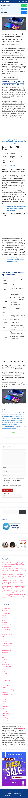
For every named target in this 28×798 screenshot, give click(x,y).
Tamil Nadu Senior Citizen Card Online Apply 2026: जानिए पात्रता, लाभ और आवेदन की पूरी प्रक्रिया (13, 576)
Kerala (3, 657)
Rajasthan (4, 673)
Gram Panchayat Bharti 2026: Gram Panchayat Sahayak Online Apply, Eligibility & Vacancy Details (13, 582)
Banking (4, 617)
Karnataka (5, 655)
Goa (3, 636)
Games (5, 697)
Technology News (9, 410)
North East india (6, 666)
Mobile (5, 699)
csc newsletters (6, 629)
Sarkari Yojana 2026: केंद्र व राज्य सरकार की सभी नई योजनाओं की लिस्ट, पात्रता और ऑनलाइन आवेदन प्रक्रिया (14, 596)
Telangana (5, 706)
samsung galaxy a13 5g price (12, 416)
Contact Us (22, 791)
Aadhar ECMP (6, 608)
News (4, 687)
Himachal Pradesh (7, 643)
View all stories (22, 540)
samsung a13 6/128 (7, 414)
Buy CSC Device (6, 624)
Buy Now (12, 165)
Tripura (4, 708)
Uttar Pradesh (6, 713)
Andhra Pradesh (6, 613)
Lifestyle (4, 659)
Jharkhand (5, 652)
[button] (19, 1)
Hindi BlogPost (6, 645)
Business (4, 622)
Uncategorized (6, 711)
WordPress (5, 720)
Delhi (3, 631)
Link (8, 734)
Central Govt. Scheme (9, 683)
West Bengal (5, 718)
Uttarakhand (5, 715)
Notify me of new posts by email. (12, 485)
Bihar (3, 620)
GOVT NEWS (6, 685)
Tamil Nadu (5, 692)
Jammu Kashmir (6, 650)
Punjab (4, 671)
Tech (4, 701)
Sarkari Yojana (6, 680)
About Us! (9, 793)
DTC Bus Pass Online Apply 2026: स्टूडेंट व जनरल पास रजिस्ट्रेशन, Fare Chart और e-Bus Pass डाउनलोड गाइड (13, 564)
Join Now (24, 5)
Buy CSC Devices (17, 793)
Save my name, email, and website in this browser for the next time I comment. (14, 480)
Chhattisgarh (5, 627)
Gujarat (4, 638)
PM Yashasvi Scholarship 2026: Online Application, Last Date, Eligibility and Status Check (14, 570)
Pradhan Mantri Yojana (9, 690)
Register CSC (5, 676)
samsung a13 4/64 (9, 412)
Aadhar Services (6, 610)
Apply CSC (5, 615)
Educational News (7, 634)
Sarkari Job (5, 678)
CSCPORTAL (5, 1)
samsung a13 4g (19, 412)
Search (22, 512)
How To (4, 648)
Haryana (4, 641)
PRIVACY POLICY (7, 791)
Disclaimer (15, 791)
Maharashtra (5, 664)
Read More (14, 432)
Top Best (5, 704)
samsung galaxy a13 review (14, 420)
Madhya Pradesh (6, 662)
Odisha (4, 669)
